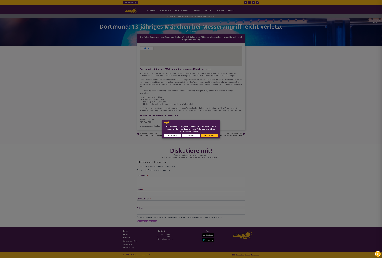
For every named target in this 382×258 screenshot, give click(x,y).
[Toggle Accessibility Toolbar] (378, 254)
